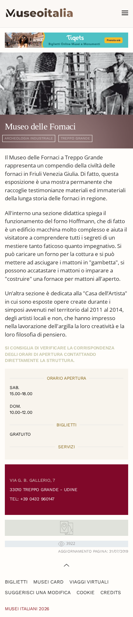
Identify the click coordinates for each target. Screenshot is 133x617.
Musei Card (48, 582)
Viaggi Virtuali (88, 582)
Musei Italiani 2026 (27, 608)
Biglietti (16, 582)
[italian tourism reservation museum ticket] (66, 40)
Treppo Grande (75, 138)
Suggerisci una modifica (38, 592)
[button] (125, 13)
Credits (110, 592)
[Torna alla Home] (39, 13)
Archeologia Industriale (29, 138)
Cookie (86, 592)
